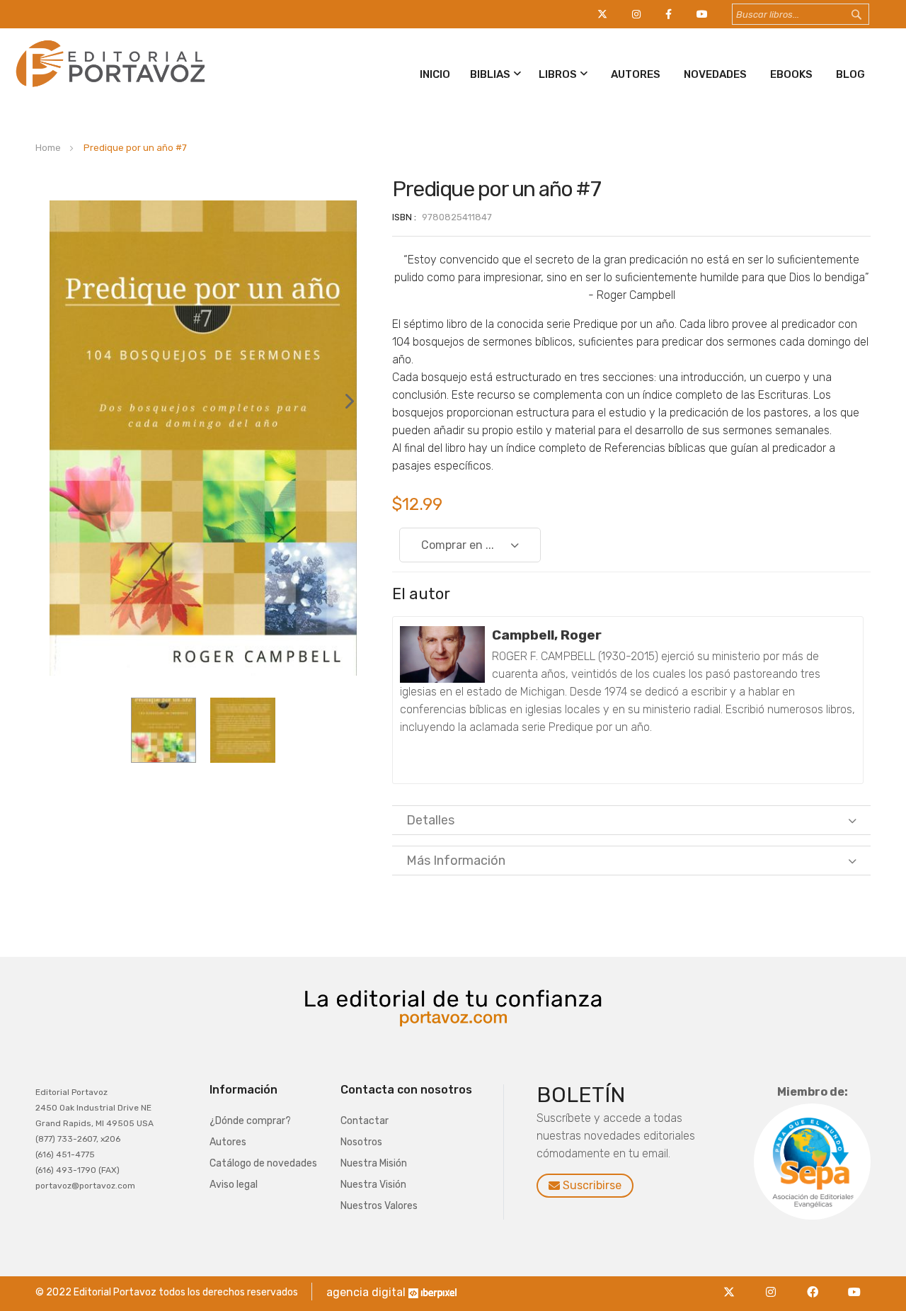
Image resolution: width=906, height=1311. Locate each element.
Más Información (455, 860)
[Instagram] (774, 1283)
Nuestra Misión (373, 1163)
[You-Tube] (855, 1283)
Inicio (435, 74)
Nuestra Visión (373, 1185)
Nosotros (361, 1142)
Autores (635, 74)
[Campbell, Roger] (442, 654)
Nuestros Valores (379, 1206)
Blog (850, 74)
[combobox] (800, 14)
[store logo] (108, 89)
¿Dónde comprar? (250, 1121)
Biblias (490, 74)
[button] (342, 438)
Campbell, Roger (547, 635)
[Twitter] (732, 1283)
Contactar (364, 1121)
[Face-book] (816, 1283)
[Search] (870, 15)
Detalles (430, 820)
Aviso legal (234, 1185)
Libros (558, 74)
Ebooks (791, 74)
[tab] (631, 820)
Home (48, 147)
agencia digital (366, 1292)
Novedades (715, 74)
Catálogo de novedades (263, 1163)
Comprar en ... (457, 545)
